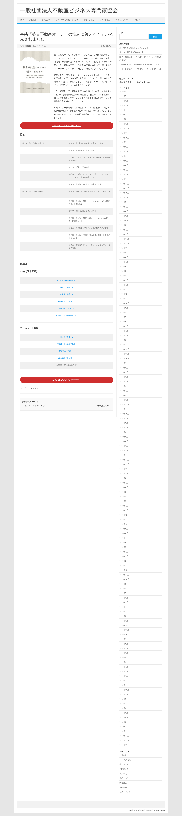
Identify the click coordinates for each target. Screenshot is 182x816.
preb (29, 46)
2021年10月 (124, 358)
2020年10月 (124, 414)
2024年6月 (123, 211)
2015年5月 (123, 713)
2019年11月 (124, 464)
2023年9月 (123, 252)
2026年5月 (123, 105)
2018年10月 (124, 524)
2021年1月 (123, 400)
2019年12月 (124, 460)
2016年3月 (123, 667)
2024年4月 (123, 220)
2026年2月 (123, 119)
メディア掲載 (105, 20)
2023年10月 (124, 248)
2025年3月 (123, 170)
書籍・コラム (89, 20)
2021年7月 (123, 372)
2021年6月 (123, 377)
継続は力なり (104, 405)
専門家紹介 (46, 20)
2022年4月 (123, 331)
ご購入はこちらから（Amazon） (66, 125)
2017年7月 (123, 593)
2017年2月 (123, 616)
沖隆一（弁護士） (67, 287)
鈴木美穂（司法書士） (66, 358)
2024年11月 (124, 188)
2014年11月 (124, 740)
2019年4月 (123, 496)
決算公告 (123, 783)
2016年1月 (123, 676)
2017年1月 (123, 621)
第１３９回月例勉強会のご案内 (132, 52)
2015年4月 (123, 717)
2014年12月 (124, 736)
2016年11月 (124, 630)
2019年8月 (123, 478)
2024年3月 (123, 225)
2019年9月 (123, 473)
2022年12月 (124, 294)
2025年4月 (123, 165)
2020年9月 (123, 418)
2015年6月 (123, 708)
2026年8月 (123, 91)
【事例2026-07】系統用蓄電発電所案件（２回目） (140, 64)
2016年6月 (123, 653)
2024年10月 (124, 193)
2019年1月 (123, 510)
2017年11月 (124, 575)
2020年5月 (123, 437)
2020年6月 (123, 432)
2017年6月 (123, 598)
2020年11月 (124, 409)
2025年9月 (123, 142)
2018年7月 (123, 538)
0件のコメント (107, 46)
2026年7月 (123, 96)
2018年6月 (123, 542)
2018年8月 (123, 533)
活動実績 (32, 20)
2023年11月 (124, 243)
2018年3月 (123, 556)
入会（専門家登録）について (67, 20)
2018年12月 (124, 515)
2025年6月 (123, 156)
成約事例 (123, 774)
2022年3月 (123, 335)
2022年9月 (123, 308)
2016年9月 (123, 639)
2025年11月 (124, 133)
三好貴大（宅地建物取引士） (67, 315)
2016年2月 (123, 671)
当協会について (122, 20)
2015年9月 (123, 694)
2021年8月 (123, 368)
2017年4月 (123, 607)
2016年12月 (124, 625)
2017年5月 (123, 602)
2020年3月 (123, 446)
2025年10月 (124, 138)
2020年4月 (123, 441)
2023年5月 (123, 271)
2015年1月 (123, 731)
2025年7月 (123, 151)
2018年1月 (123, 565)
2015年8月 (123, 699)
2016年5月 (123, 657)
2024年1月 (123, 234)
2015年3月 (123, 722)
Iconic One (133, 810)
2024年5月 (123, 216)
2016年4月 (123, 662)
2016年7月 (123, 648)
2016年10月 (124, 634)
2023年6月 (123, 266)
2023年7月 (123, 262)
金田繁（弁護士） (67, 294)
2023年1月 (123, 289)
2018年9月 (123, 529)
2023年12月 (124, 239)
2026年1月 (123, 124)
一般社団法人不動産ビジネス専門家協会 (69, 10)
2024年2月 (123, 230)
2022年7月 (123, 317)
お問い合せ (137, 20)
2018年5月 (123, 547)
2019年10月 (124, 469)
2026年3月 (123, 114)
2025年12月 (124, 128)
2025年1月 (123, 179)
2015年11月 (124, 685)
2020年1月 (123, 455)
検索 (121, 33)
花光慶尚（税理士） (67, 308)
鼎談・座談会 (125, 792)
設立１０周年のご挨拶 (33, 405)
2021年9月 (123, 363)
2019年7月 (123, 483)
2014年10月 (124, 745)
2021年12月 (124, 349)
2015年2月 (123, 726)
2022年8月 (123, 312)
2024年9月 (123, 197)
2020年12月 (124, 404)
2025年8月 (123, 147)
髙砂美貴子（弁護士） (66, 301)
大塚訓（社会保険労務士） (67, 344)
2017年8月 (123, 588)
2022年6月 (123, 321)
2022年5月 (123, 326)
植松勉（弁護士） (67, 337)
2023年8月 (123, 257)
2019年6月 (123, 487)
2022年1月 (123, 344)
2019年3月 (123, 501)
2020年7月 (123, 427)
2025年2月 (123, 174)
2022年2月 (123, 340)
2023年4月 (123, 275)
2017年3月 (123, 611)
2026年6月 (123, 101)
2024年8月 (123, 202)
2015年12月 (124, 680)
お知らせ (34, 388)
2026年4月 (123, 110)
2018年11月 (124, 519)
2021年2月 (123, 395)
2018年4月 (123, 552)
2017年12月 (124, 570)
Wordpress (160, 810)
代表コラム (124, 764)
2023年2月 (123, 285)
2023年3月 (123, 280)
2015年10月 (124, 690)
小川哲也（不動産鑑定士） (67, 280)
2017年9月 (123, 584)
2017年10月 (124, 579)
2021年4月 (123, 386)
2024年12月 (124, 184)
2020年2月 (123, 450)
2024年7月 (123, 207)
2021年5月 (123, 381)
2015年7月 (123, 703)
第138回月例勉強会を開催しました (133, 48)
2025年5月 (123, 161)
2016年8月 (123, 644)
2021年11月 (124, 354)
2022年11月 (124, 298)
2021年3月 (123, 391)
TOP (22, 20)
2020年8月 (123, 423)
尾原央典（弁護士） (67, 351)
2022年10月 (124, 303)
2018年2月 (123, 561)
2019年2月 (123, 506)
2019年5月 (123, 492)
